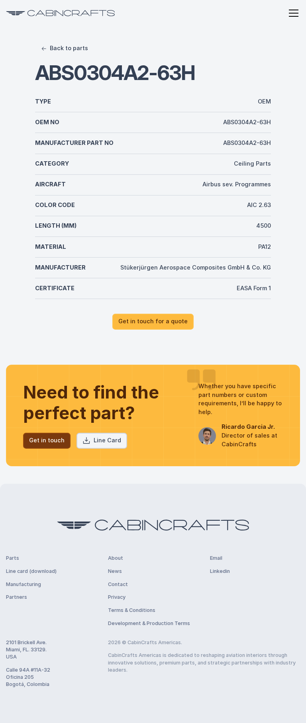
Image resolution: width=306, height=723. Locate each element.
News (115, 571)
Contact (118, 584)
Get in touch (47, 440)
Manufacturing (23, 584)
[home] (60, 13)
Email (216, 558)
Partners (16, 597)
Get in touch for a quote (153, 321)
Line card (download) (31, 571)
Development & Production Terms (149, 623)
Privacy (117, 597)
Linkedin (220, 571)
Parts (12, 558)
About (115, 558)
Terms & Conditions (131, 610)
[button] (292, 13)
